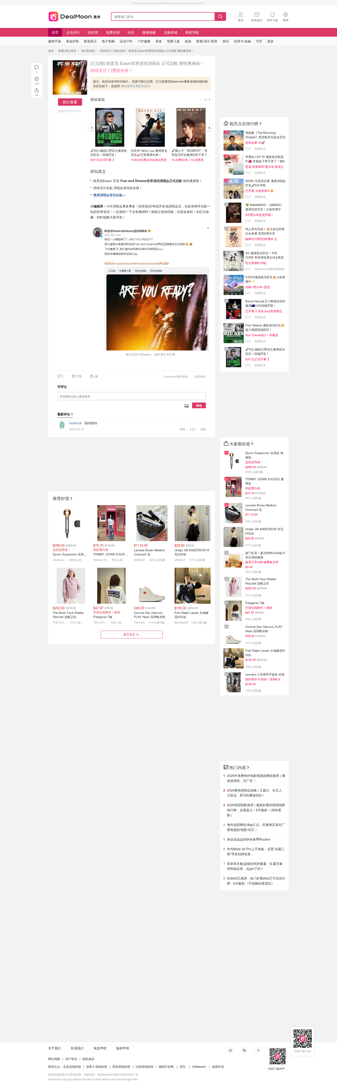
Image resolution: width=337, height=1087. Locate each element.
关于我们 (54, 1048)
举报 (182, 429)
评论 (199, 405)
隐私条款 (88, 1059)
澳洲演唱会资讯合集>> (109, 195)
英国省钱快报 (121, 1066)
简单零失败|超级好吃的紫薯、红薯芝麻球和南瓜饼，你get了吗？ (254, 866)
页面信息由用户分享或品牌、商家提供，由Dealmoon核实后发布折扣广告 (93, 1074)
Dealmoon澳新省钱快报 (178, 376)
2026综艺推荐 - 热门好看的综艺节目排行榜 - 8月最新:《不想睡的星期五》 (256, 881)
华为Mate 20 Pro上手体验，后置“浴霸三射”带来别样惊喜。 (256, 851)
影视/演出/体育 (67, 50)
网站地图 (54, 1059)
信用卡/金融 (242, 41)
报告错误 (200, 376)
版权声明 (122, 1048)
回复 (203, 429)
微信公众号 (244, 1050)
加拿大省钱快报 (96, 1066)
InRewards (199, 1066)
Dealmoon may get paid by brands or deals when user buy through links (93, 1079)
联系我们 (77, 1048)
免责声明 (100, 1048)
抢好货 (93, 32)
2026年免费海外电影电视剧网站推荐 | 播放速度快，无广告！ (256, 778)
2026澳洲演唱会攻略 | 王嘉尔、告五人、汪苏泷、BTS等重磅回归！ (256, 792)
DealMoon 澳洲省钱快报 (75, 15)
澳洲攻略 (149, 32)
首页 (55, 32)
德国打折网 (166, 1066)
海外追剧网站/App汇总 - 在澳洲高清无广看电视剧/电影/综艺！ (256, 827)
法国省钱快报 (144, 1066)
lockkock (75, 423)
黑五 (183, 1066)
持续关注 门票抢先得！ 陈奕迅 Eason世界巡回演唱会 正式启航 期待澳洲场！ (147, 50)
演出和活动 (88, 50)
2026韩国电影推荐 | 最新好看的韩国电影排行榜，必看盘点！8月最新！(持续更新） (256, 810)
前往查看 (70, 102)
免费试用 (113, 32)
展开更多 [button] (129, 634)
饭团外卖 (218, 1066)
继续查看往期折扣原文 (136, 86)
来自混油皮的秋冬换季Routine (248, 839)
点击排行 (73, 32)
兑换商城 (170, 32)
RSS (257, 1050)
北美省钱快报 (72, 1066)
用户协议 (71, 1059)
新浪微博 (230, 1050)
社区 (130, 32)
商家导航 (192, 32)
